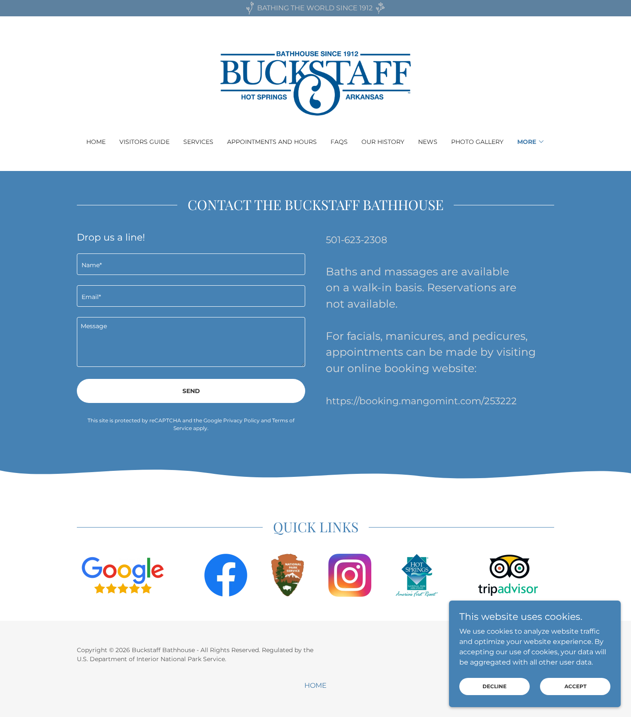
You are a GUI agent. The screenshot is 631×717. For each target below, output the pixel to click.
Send (191, 391)
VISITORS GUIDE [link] (144, 142)
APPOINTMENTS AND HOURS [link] (272, 142)
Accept (575, 686)
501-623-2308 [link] (356, 240)
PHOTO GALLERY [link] (477, 142)
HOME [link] (96, 142)
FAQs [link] (339, 142)
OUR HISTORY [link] (382, 142)
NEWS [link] (427, 142)
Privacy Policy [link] (241, 420)
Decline (494, 686)
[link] (315, 83)
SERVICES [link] (198, 142)
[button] (531, 142)
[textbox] (191, 264)
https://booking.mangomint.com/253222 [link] (421, 401)
